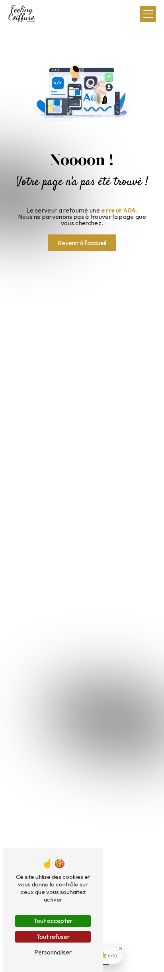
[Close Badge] (121, 948)
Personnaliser (53, 952)
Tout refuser (53, 937)
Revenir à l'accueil (82, 243)
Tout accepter (52, 921)
